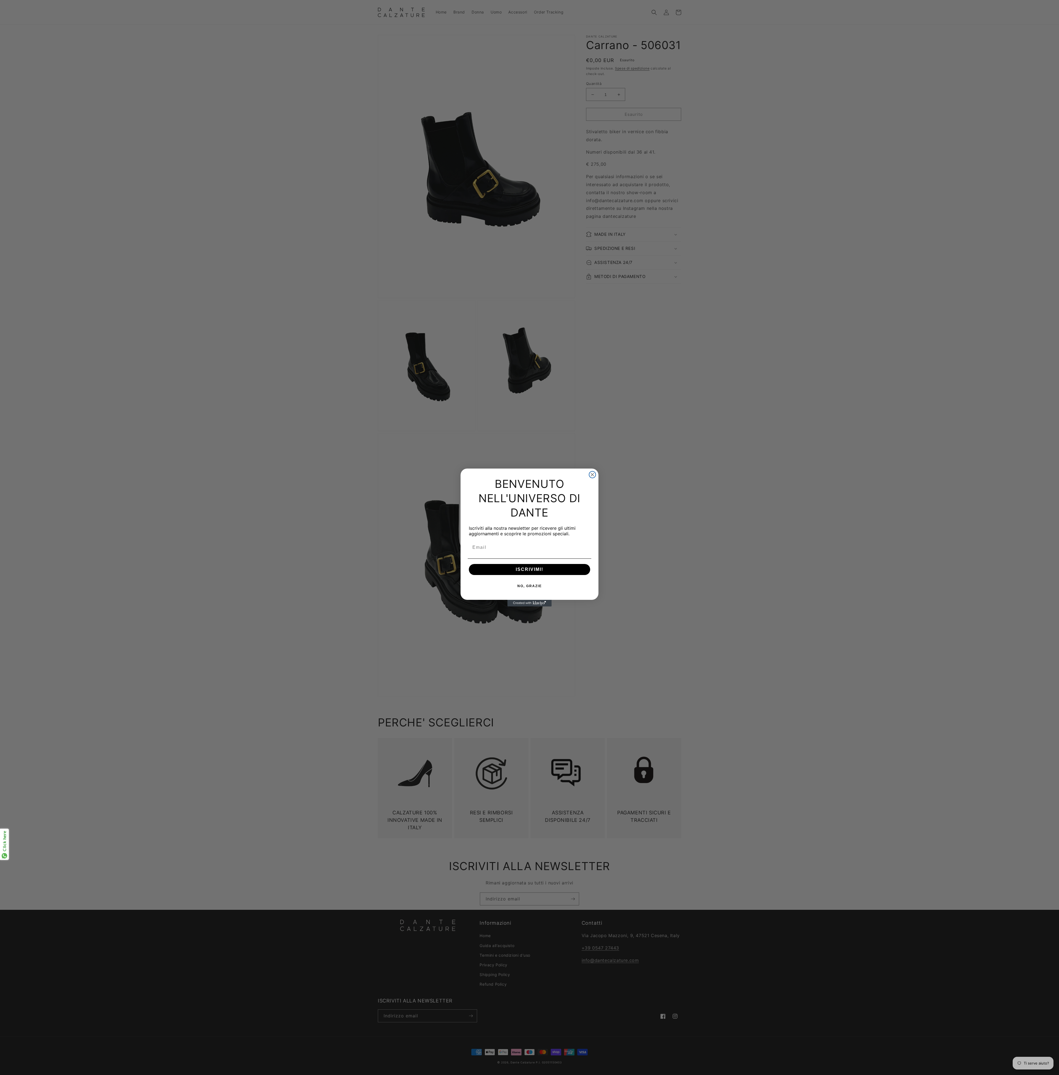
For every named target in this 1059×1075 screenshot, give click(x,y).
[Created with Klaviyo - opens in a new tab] (529, 603)
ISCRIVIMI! (529, 569)
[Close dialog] (592, 474)
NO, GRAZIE (529, 586)
